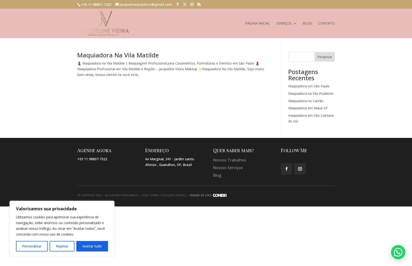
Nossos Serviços (228, 167)
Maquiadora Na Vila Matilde (118, 55)
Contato (326, 23)
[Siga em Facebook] (286, 169)
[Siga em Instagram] (300, 169)
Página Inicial (257, 23)
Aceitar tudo (92, 246)
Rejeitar (62, 246)
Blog (307, 23)
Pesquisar (324, 57)
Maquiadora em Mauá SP (308, 108)
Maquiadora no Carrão (305, 101)
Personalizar (31, 246)
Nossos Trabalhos (229, 160)
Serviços (284, 23)
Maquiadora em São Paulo (309, 86)
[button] (398, 252)
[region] (62, 228)
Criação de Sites (200, 195)
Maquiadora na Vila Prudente (310, 93)
